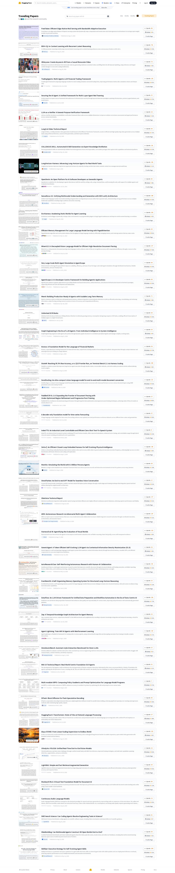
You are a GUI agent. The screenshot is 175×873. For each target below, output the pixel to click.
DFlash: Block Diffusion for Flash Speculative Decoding (62, 698)
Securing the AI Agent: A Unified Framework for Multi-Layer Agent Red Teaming (72, 95)
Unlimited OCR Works (49, 313)
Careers (78, 870)
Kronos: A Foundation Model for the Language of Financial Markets (67, 347)
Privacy (53, 870)
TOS (40, 870)
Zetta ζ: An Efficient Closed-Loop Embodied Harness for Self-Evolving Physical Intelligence (76, 447)
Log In (146, 3)
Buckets (108, 3)
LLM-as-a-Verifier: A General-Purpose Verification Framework (65, 112)
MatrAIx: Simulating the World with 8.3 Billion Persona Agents (65, 465)
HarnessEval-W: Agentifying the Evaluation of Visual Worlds (64, 531)
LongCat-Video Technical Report (54, 129)
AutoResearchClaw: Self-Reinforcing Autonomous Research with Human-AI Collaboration (76, 564)
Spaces (97, 3)
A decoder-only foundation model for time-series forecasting (65, 414)
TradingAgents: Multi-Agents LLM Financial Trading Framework (66, 79)
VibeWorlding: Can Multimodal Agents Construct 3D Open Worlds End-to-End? (71, 832)
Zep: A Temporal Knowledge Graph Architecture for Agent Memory (67, 614)
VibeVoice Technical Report (52, 498)
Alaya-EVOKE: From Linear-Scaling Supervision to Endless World (66, 732)
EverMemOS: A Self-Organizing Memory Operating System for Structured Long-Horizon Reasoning (80, 581)
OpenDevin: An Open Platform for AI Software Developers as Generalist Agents (72, 179)
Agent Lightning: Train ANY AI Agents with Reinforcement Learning (67, 631)
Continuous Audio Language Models (55, 798)
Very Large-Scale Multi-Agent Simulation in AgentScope (63, 263)
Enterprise (126, 3)
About (65, 870)
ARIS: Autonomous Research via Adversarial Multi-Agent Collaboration (68, 514)
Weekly (127, 16)
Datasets (88, 3)
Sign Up (153, 3)
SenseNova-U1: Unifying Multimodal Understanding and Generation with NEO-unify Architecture (79, 196)
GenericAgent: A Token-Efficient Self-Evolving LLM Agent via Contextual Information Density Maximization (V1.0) (85, 547)
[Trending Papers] (138, 16)
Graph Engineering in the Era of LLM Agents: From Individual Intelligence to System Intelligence (78, 331)
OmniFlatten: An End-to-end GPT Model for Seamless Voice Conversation (70, 480)
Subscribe (104, 7)
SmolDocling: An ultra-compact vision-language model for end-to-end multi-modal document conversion (82, 380)
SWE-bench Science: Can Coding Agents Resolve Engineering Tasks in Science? (72, 816)
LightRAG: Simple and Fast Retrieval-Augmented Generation (65, 765)
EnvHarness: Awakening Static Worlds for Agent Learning (63, 213)
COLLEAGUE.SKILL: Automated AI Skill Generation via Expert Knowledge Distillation (74, 147)
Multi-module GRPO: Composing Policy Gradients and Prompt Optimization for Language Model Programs (83, 682)
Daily (121, 16)
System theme (25, 870)
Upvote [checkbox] (149, 28)
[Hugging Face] (90, 869)
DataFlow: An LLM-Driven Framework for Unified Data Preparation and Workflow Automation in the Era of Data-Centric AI (89, 598)
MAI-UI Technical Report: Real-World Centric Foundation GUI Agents (68, 664)
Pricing (134, 3)
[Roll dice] (108, 16)
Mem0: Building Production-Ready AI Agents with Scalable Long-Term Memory (72, 296)
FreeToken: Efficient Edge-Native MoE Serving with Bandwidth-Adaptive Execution (73, 28)
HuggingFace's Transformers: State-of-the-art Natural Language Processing (71, 715)
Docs (117, 3)
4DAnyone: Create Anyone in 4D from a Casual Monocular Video (66, 62)
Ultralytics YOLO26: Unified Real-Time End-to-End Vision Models (66, 748)
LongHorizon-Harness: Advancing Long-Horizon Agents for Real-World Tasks (71, 163)
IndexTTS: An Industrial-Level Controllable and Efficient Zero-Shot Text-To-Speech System (76, 430)
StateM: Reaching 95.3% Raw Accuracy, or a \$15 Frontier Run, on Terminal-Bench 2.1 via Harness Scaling (82, 363)
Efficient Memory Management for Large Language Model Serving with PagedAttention (75, 230)
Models (79, 3)
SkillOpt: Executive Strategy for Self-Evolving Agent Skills (63, 849)
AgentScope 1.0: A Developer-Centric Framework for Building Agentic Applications (73, 280)
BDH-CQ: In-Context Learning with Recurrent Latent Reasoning (66, 46)
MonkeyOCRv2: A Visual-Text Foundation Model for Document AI (66, 782)
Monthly (133, 16)
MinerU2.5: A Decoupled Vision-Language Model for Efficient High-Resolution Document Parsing (79, 246)
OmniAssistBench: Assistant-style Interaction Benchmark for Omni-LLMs (69, 648)
